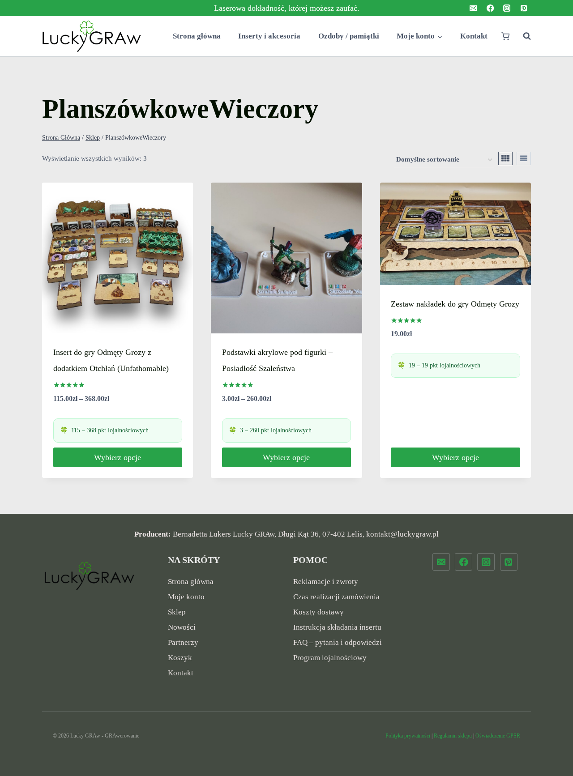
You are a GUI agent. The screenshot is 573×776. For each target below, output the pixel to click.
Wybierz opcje (117, 457)
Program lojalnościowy (330, 657)
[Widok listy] (524, 158)
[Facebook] (490, 8)
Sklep (177, 612)
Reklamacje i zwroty (325, 581)
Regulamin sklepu (453, 736)
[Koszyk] (505, 36)
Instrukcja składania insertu (337, 627)
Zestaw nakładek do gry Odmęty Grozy (455, 303)
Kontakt (473, 36)
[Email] (473, 8)
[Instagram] (507, 8)
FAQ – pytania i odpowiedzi (337, 642)
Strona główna (197, 36)
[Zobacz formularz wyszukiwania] (522, 36)
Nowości (182, 627)
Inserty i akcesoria (269, 36)
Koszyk (180, 657)
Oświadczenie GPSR (497, 736)
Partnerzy (183, 642)
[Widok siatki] (505, 158)
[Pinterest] (523, 8)
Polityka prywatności (407, 736)
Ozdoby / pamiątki (348, 36)
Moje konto (186, 597)
